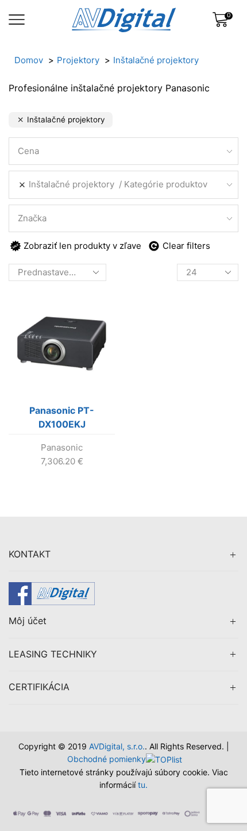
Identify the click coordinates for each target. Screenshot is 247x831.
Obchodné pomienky (106, 759)
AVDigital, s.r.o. (117, 746)
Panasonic (62, 447)
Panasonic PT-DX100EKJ (61, 417)
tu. (143, 785)
